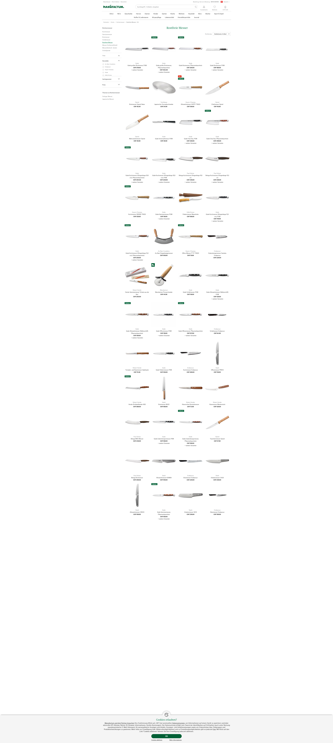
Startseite (106, 22)
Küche (112, 22)
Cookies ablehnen (156, 740)
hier (214, 729)
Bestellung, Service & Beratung (206, 2)
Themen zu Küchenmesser (111, 92)
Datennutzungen (178, 723)
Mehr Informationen (175, 740)
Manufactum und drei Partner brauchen (119, 723)
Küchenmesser (120, 22)
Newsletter (124, 2)
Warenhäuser (106, 2)
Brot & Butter (115, 2)
